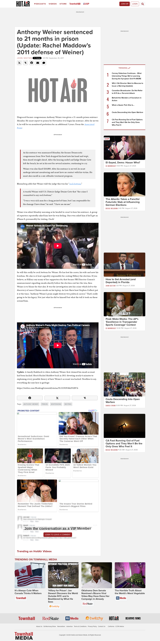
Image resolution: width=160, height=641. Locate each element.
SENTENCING (56, 404)
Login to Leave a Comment (58, 534)
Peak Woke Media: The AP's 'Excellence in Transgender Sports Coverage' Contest (122, 321)
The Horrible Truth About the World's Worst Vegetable (130, 592)
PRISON (45, 404)
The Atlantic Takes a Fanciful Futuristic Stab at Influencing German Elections (123, 202)
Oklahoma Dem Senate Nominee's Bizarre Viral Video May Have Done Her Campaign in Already (95, 594)
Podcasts (40, 4)
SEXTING (68, 404)
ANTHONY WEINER (31, 404)
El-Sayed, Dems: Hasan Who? (123, 162)
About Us (39, 626)
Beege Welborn (112, 208)
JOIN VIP (124, 4)
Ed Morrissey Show (50, 626)
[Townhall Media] (24, 636)
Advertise (69, 626)
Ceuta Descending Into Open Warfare (127, 112)
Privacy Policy (92, 626)
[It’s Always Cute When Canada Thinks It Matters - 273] (30, 575)
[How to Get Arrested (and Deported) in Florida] (124, 264)
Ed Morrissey (111, 166)
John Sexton (24, 58)
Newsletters (61, 626)
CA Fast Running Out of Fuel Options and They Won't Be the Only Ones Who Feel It (127, 122)
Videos (53, 4)
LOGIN (135, 4)
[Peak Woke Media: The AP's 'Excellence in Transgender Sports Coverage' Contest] (124, 304)
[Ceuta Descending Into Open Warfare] (124, 384)
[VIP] (86, 4)
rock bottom (75, 183)
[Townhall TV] (75, 4)
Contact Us (101, 626)
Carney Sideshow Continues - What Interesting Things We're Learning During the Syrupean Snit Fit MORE (126, 76)
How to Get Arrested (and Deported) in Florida (121, 281)
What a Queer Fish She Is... (123, 105)
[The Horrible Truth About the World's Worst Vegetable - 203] (130, 575)
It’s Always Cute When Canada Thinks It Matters (28, 592)
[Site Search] (142, 4)
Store (63, 4)
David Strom (110, 405)
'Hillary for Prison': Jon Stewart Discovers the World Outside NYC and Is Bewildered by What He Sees (63, 596)
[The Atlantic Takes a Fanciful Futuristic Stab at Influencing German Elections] (124, 184)
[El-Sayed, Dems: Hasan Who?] (124, 147)
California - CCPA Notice (116, 626)
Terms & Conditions (80, 626)
